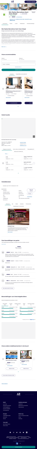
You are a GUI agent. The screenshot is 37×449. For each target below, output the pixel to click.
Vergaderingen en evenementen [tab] (18, 206)
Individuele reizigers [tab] (31, 304)
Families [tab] (10, 304)
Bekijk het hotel (11, 368)
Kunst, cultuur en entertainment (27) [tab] (19, 149)
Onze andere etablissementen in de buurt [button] (15, 346)
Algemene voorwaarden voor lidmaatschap (12, 437)
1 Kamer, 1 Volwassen (6, 64)
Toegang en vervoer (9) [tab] (7, 149)
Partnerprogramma (6, 410)
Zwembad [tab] (21, 203)
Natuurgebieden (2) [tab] (31, 149)
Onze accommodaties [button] (9, 54)
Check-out (21, 59)
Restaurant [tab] (8, 203)
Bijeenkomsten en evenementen (23, 405)
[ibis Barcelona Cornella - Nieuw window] (26, 354)
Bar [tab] (12, 203)
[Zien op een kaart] (18, 128)
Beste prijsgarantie (33, 12)
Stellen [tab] (24, 304)
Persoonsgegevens (24, 437)
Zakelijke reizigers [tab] (18, 304)
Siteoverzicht (5, 417)
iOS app (19, 417)
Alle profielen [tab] (5, 304)
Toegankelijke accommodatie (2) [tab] (21, 74)
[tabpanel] (18, 91)
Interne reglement (5, 383)
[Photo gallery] (18, 6)
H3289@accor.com (23, 145)
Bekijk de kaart (12, 20)
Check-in (4, 59)
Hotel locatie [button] (6, 115)
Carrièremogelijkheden (6, 407)
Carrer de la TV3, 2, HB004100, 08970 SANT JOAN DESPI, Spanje (21, 19)
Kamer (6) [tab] (11, 74)
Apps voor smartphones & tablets (23, 415)
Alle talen (4, 418)
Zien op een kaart (9, 365)
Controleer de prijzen (18, 447)
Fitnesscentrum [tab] (28, 203)
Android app (20, 418)
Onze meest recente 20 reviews (8, 288)
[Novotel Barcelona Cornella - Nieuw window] (11, 354)
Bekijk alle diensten (31, 190)
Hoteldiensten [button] (6, 182)
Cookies (29, 437)
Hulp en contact (5, 425)
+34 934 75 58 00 (23, 142)
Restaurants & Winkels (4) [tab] (18, 151)
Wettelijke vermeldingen (12, 438)
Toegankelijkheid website (6, 415)
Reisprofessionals (21, 407)
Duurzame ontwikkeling (6, 408)
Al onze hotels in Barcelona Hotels (8, 375)
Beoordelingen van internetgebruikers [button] (14, 296)
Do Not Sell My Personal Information (23, 438)
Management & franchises (7, 405)
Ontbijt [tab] (16, 203)
